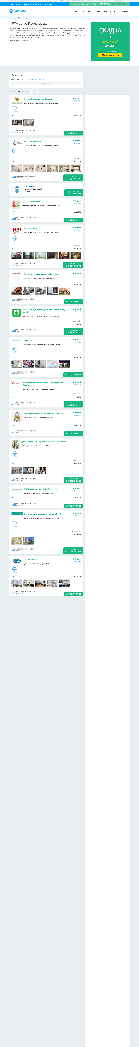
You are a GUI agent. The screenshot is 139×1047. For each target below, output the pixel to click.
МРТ (76, 11)
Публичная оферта (65, 1)
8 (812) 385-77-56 (101, 4)
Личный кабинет (118, 4)
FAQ (115, 11)
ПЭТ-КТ (91, 11)
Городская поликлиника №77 (33, 201)
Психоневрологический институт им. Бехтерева (44, 413)
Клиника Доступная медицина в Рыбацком (41, 274)
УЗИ (98, 11)
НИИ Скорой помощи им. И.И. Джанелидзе (41, 489)
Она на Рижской (30, 559)
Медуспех (28, 340)
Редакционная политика (103, 1)
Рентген (107, 11)
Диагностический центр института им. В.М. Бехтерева (43, 441)
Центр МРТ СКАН (31, 228)
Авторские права (119, 1)
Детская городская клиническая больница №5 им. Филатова (43, 384)
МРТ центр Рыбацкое (32, 141)
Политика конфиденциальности (83, 1)
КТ (83, 11)
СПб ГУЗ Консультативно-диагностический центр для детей (45, 311)
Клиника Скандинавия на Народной (38, 99)
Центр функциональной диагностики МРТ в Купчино (45, 514)
